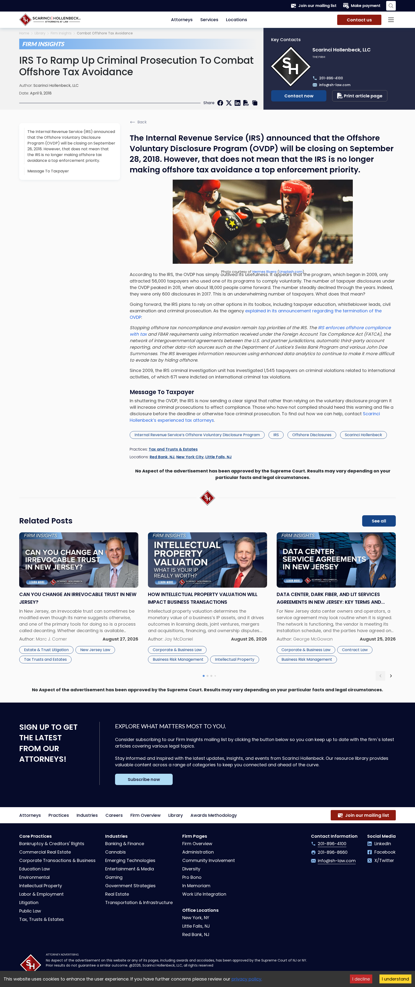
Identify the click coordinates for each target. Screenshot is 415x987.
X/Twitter (384, 860)
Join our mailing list (317, 5)
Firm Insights (61, 33)
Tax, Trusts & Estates (41, 919)
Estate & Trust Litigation (46, 650)
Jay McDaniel (179, 639)
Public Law (30, 911)
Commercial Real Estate (45, 852)
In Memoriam (196, 886)
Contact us (359, 20)
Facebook (385, 852)
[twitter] (229, 103)
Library (40, 33)
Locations (236, 20)
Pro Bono (191, 877)
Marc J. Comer (51, 639)
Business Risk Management (178, 659)
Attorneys (182, 20)
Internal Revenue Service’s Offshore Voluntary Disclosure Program (197, 435)
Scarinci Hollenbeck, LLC (56, 85)
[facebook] (220, 103)
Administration (198, 852)
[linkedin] (237, 103)
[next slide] (391, 676)
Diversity (191, 869)
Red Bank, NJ (162, 457)
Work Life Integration (204, 894)
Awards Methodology (213, 815)
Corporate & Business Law (177, 650)
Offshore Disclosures (311, 435)
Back (142, 122)
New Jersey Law (95, 650)
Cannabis (115, 852)
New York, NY (195, 918)
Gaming (113, 877)
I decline (361, 979)
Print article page (363, 96)
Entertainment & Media (129, 869)
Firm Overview (145, 815)
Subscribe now (144, 779)
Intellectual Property (234, 659)
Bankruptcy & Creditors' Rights (51, 844)
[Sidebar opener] (391, 20)
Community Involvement (208, 860)
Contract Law (355, 650)
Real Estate (117, 894)
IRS (276, 435)
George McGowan (313, 639)
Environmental (34, 877)
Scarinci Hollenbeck (363, 435)
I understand (395, 979)
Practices (59, 815)
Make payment (365, 5)
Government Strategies (130, 886)
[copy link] (255, 103)
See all (379, 521)
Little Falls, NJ (218, 457)
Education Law (34, 869)
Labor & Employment (41, 894)
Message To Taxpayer (48, 171)
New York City (190, 457)
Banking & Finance (124, 844)
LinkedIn (382, 844)
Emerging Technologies (130, 860)
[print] (246, 103)
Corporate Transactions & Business (57, 860)
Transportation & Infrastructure (139, 902)
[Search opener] (391, 6)
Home (24, 33)
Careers (114, 815)
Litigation (28, 902)
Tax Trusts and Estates (45, 659)
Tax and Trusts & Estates (173, 449)
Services (209, 20)
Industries (87, 815)
